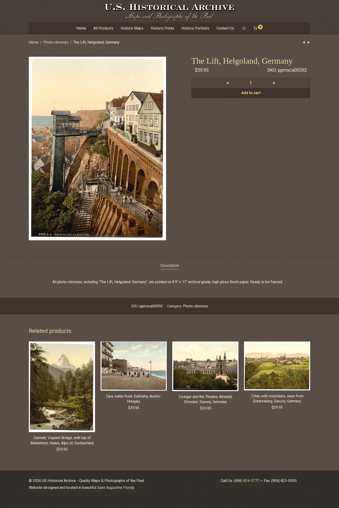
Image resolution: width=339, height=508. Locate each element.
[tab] (169, 266)
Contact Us (225, 28)
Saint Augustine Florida (115, 487)
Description (169, 265)
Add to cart (251, 93)
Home (81, 28)
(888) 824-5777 (246, 480)
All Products (103, 28)
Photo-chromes (55, 42)
